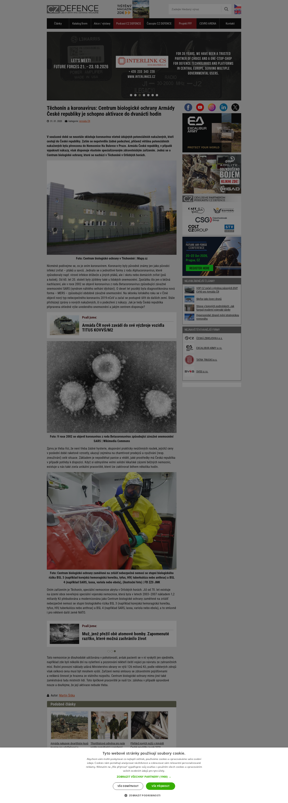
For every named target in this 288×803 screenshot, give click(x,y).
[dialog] (144, 775)
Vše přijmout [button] (160, 786)
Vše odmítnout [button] (128, 786)
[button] (144, 776)
